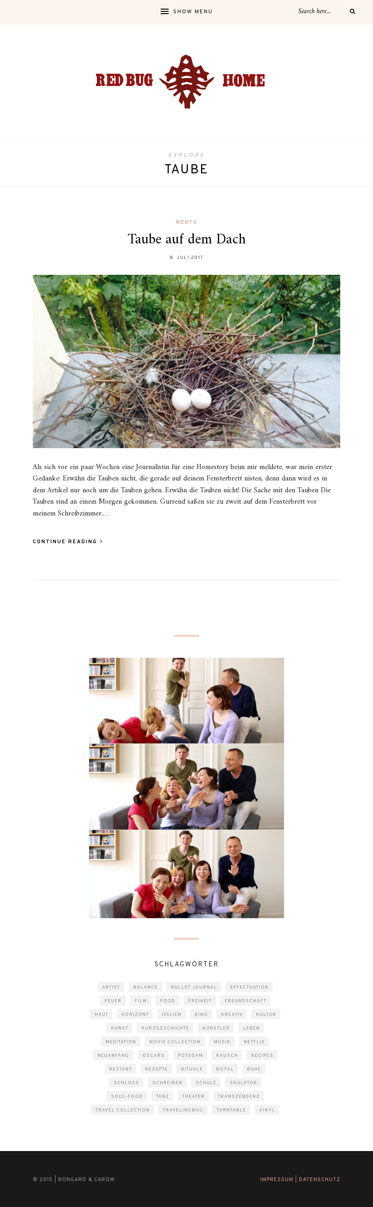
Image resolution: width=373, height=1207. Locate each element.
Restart (120, 1069)
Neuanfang (113, 1056)
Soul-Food (127, 1097)
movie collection (175, 1042)
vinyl (267, 1110)
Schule (206, 1083)
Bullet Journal (194, 987)
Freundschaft (245, 1001)
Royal (225, 1069)
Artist (111, 987)
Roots (186, 222)
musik (222, 1042)
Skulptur (243, 1083)
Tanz (162, 1097)
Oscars (153, 1056)
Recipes (262, 1056)
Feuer (113, 1001)
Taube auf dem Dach (187, 240)
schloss (126, 1083)
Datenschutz (319, 1180)
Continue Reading (66, 542)
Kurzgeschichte (165, 1028)
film (141, 1001)
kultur (266, 1015)
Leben (251, 1028)
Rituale (192, 1069)
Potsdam (190, 1056)
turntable (231, 1110)
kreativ (232, 1015)
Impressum (276, 1180)
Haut (101, 1015)
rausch (227, 1056)
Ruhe (254, 1069)
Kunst (119, 1028)
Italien (171, 1015)
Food (167, 1001)
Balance (145, 987)
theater (193, 1097)
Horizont (135, 1015)
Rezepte (156, 1069)
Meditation (121, 1042)
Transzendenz (239, 1097)
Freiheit (200, 1001)
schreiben (167, 1083)
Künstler (216, 1028)
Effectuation (249, 987)
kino (201, 1015)
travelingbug (183, 1110)
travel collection (123, 1110)
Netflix (254, 1042)
